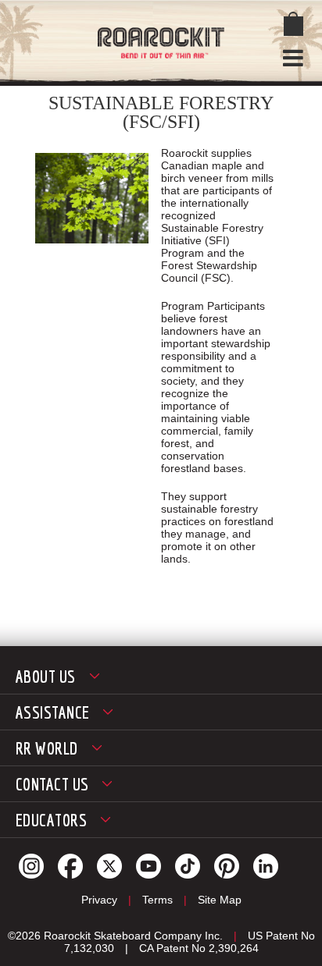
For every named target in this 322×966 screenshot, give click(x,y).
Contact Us (52, 784)
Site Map (220, 899)
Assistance (52, 712)
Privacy (99, 899)
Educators (51, 819)
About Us (46, 676)
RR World (47, 748)
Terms (157, 899)
